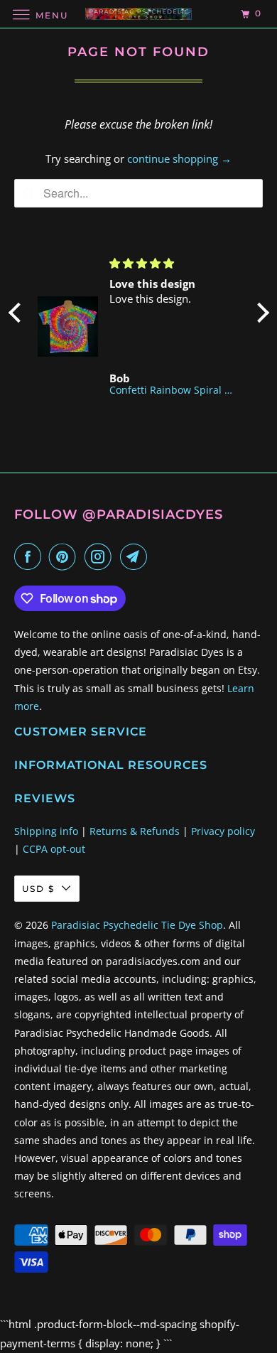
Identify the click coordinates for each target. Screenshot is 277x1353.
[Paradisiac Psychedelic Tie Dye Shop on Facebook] (30, 556)
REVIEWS (44, 798)
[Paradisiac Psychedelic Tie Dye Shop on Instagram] (101, 556)
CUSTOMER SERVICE (80, 731)
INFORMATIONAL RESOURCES (110, 765)
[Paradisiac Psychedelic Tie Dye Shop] (139, 14)
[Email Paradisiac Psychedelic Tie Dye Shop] (136, 556)
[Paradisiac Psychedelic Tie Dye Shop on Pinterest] (65, 556)
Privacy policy (223, 831)
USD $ (38, 888)
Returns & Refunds (134, 831)
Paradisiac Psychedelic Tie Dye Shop (137, 925)
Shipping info (46, 831)
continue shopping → (179, 158)
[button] (18, 312)
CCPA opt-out (54, 849)
